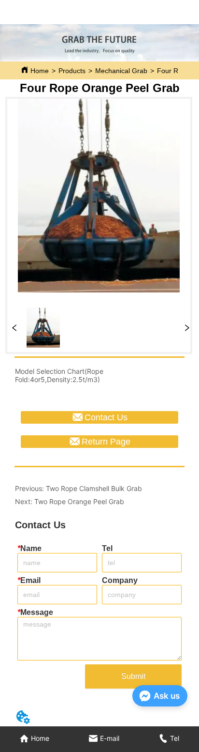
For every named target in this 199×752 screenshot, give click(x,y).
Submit (133, 676)
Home (39, 71)
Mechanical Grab (121, 71)
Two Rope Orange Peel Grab (79, 501)
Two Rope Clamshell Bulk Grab (94, 488)
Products (71, 71)
